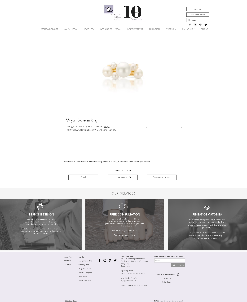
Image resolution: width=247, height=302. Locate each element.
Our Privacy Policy (71, 301)
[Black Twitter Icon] (205, 25)
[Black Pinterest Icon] (200, 25)
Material (151, 124)
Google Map (125, 266)
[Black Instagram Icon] (195, 25)
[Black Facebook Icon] (190, 25)
